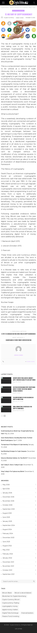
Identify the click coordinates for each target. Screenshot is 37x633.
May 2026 (19, 485)
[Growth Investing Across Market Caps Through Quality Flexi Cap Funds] (6, 380)
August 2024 (19, 529)
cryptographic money (10, 606)
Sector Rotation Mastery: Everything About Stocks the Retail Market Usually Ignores (24, 389)
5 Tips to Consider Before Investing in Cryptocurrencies (18, 334)
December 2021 (19, 562)
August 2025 (19, 513)
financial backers (27, 613)
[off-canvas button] (3, 2)
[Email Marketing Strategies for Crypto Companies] (6, 409)
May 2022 (19, 550)
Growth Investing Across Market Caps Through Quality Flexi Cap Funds (24, 379)
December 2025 (19, 497)
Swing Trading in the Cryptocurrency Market (12, 471)
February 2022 (19, 554)
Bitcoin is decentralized (23, 593)
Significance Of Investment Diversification (18, 340)
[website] (3, 361)
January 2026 (19, 493)
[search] (34, 2)
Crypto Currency (18, 10)
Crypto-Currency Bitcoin (11, 599)
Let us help (18, 628)
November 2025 (19, 501)
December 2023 (19, 537)
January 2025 (19, 521)
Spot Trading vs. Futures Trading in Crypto (12, 465)
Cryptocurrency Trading (10, 603)
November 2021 (19, 566)
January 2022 (19, 558)
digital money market (10, 610)
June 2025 (19, 517)
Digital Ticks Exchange (10, 613)
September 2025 (19, 509)
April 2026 (19, 489)
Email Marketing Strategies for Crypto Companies (22, 407)
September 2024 (19, 525)
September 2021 (19, 574)
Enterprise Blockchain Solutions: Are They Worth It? (14, 458)
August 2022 (19, 546)
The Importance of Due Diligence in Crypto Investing (23, 398)
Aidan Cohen (20, 17)
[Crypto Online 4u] (18, 2)
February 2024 (19, 533)
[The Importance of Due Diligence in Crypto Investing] (6, 400)
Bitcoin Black (7, 593)
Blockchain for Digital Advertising (14, 596)
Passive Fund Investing (10, 616)
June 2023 (19, 542)
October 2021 (19, 570)
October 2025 (19, 505)
